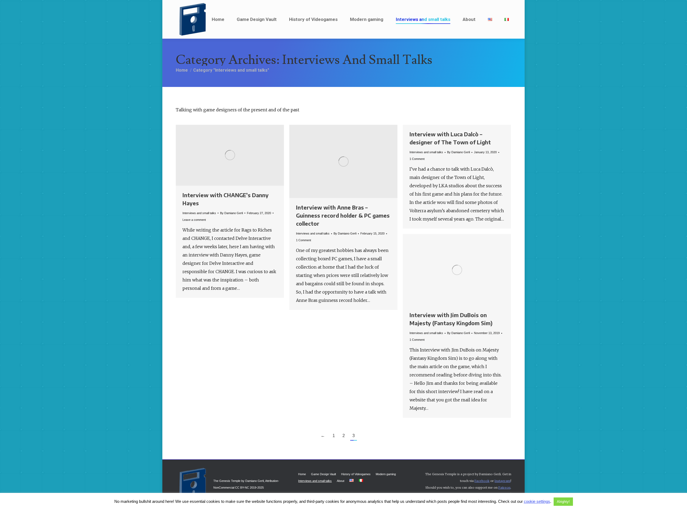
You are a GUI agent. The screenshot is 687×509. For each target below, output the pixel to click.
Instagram (502, 481)
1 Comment (303, 240)
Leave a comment (194, 219)
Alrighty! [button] (563, 502)
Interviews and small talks (199, 213)
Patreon (504, 487)
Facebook (481, 481)
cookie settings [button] (537, 501)
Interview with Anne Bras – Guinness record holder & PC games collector (343, 215)
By (231, 213)
